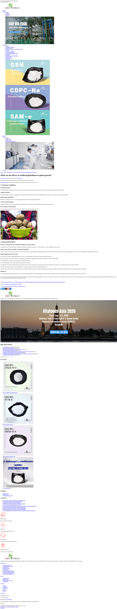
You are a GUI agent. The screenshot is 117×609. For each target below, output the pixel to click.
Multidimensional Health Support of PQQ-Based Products (14, 503)
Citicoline (7, 50)
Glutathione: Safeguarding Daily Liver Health (12, 352)
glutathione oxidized (61, 282)
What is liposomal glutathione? (9, 348)
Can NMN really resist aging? (8, 354)
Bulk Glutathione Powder (8, 424)
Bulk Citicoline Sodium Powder (9, 456)
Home (4, 10)
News (4, 136)
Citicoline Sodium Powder (8, 566)
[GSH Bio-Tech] (12, 8)
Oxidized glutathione (4, 182)
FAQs (4, 591)
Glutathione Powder (7, 565)
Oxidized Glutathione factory (8, 282)
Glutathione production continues (9, 350)
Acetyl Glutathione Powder (8, 570)
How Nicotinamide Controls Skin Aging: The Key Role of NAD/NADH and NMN (19, 510)
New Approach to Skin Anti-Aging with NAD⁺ (12, 505)
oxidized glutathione (30, 282)
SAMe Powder (6, 567)
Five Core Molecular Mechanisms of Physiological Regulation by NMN (17, 351)
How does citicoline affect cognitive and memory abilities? (14, 286)
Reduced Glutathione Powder (8, 572)
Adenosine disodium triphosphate (11, 55)
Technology (7, 13)
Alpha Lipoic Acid (9, 58)
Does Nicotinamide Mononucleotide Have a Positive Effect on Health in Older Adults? (19, 506)
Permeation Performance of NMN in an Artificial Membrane (14, 508)
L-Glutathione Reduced (9, 47)
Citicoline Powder (6, 568)
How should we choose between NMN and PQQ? (12, 501)
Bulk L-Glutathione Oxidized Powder (10, 392)
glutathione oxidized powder (39, 282)
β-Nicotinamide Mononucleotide (11, 53)
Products (4, 44)
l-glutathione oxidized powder (20, 282)
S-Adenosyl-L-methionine (8, 574)
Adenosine (7, 54)
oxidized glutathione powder (51, 282)
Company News (8, 139)
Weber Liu (4, 178)
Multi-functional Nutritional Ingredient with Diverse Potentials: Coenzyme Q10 (18, 353)
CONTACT (2, 593)
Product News (8, 140)
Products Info (5, 581)
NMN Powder (5, 569)
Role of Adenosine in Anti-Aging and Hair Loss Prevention (14, 509)
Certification (7, 14)
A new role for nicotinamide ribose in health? (13, 284)
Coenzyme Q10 (8, 57)
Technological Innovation (10, 141)
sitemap (16, 606)
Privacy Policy (3, 606)
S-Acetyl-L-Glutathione (10, 51)
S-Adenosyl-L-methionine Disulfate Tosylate (14, 49)
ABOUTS (2, 583)
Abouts (4, 11)
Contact (4, 170)
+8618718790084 (8, 599)
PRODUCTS (3, 563)
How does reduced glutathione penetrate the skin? (12, 349)
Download (5, 590)
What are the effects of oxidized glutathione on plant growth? (24, 172)
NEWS (1, 576)
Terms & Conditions (11, 606)
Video (6, 16)
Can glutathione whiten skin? (8, 347)
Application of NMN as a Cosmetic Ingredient (12, 502)
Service (4, 135)
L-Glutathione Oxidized (10, 52)
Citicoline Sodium (8, 48)
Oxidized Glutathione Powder (8, 571)
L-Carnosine (7, 59)
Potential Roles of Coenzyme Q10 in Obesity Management (14, 507)
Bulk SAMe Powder (7, 488)
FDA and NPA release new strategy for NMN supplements (14, 500)
